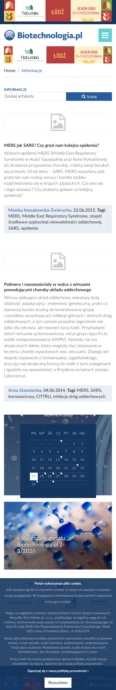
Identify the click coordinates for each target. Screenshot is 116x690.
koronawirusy (21, 396)
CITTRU (43, 396)
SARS (13, 228)
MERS (14, 216)
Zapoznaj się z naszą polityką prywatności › (58, 671)
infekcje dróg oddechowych (79, 396)
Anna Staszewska (24, 390)
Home (9, 71)
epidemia (29, 228)
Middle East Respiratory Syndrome (54, 216)
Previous (24, 415)
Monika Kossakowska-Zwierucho (39, 210)
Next (91, 415)
